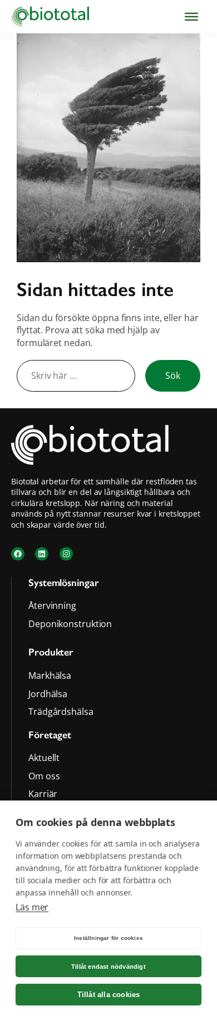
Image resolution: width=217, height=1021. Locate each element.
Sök (172, 375)
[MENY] (191, 16)
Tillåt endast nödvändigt (108, 966)
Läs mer (32, 907)
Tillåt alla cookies (108, 994)
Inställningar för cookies (108, 938)
